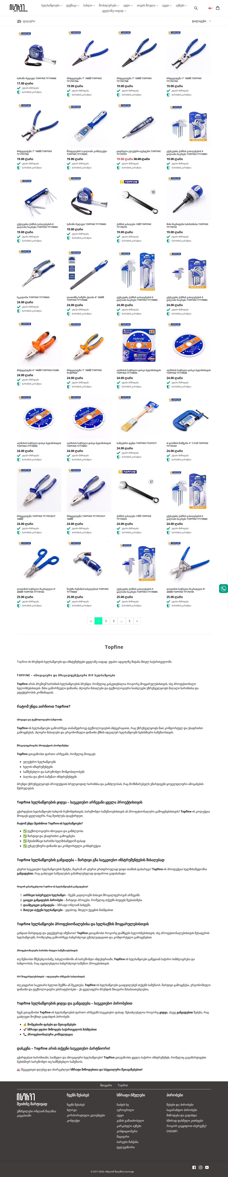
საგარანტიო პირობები (182, 1110)
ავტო (127, 5)
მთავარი (106, 1085)
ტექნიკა (71, 5)
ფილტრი (28, 21)
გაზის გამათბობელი (130, 1121)
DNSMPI (172, 1131)
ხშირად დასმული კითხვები (185, 1121)
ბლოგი (72, 1110)
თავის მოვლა (146, 5)
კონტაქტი (73, 1121)
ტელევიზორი (126, 1147)
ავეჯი (166, 5)
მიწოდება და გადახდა (182, 1115)
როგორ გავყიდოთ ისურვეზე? (187, 1126)
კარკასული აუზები (129, 1126)
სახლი (88, 5)
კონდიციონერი (127, 1131)
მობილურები (108, 5)
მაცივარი (123, 1136)
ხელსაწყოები (50, 5)
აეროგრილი (125, 1110)
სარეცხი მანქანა (127, 1142)
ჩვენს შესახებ (76, 1105)
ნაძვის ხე (123, 1105)
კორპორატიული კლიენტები (86, 1115)
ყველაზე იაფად (113, 11)
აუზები (180, 5)
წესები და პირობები (180, 1105)
